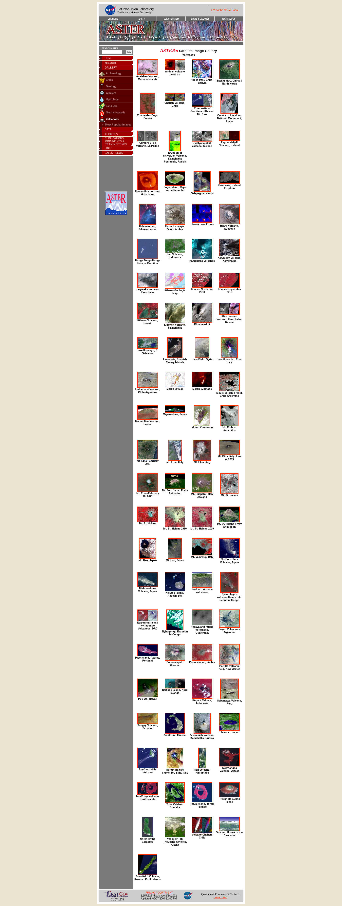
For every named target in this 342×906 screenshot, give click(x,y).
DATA (108, 129)
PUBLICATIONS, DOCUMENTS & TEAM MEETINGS (114, 141)
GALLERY (111, 67)
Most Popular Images (118, 124)
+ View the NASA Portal (224, 10)
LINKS (108, 148)
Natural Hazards (115, 112)
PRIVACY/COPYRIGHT (159, 892)
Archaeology (113, 73)
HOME (108, 58)
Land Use (111, 106)
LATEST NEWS (114, 152)
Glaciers (111, 92)
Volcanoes (112, 119)
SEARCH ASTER (110, 48)
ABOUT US (111, 134)
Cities (109, 79)
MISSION (110, 62)
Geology (111, 86)
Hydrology (112, 99)
